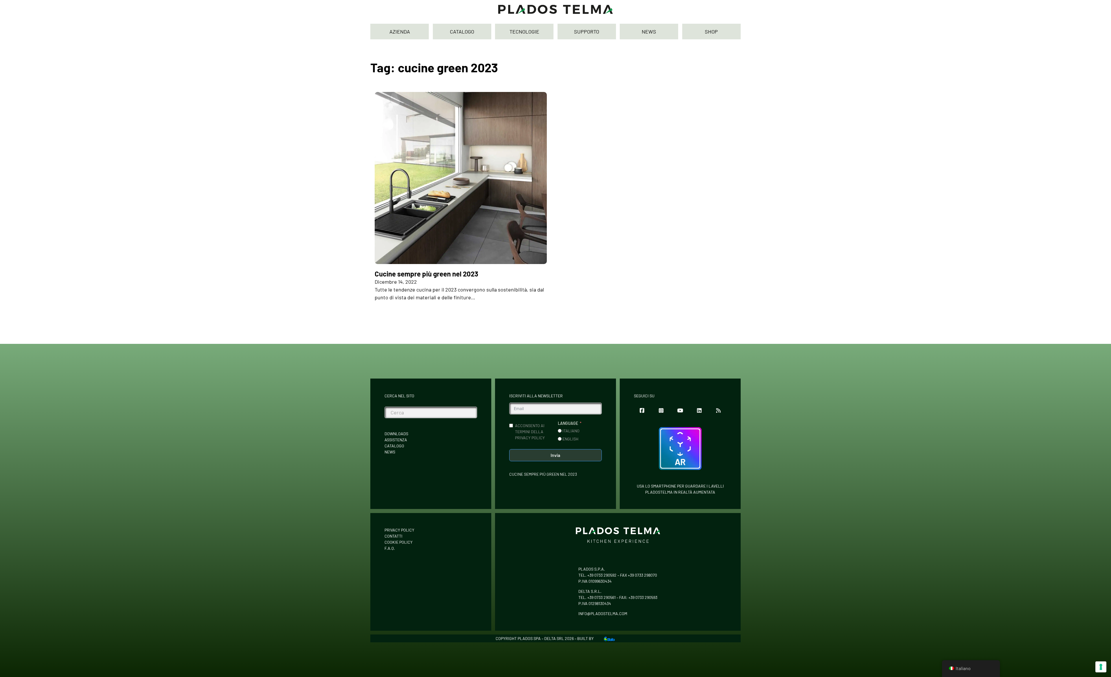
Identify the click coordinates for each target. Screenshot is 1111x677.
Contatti (393, 536)
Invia (555, 455)
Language (568, 423)
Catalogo (394, 445)
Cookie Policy (399, 542)
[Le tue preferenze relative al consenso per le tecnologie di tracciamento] (1100, 666)
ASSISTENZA (396, 439)
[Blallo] (609, 638)
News (390, 451)
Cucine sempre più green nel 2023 (426, 274)
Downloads (396, 433)
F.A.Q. (390, 548)
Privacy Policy (399, 529)
